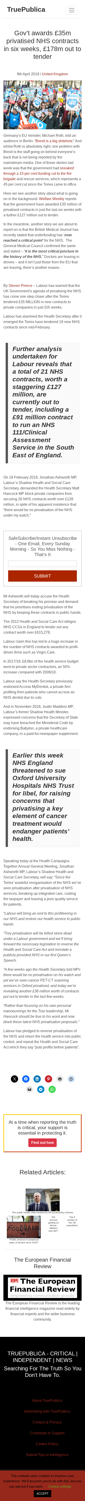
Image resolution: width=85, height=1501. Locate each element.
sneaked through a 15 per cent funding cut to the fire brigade (38, 173)
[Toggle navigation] (71, 10)
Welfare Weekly (51, 199)
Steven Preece (20, 286)
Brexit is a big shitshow (54, 141)
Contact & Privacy (47, 1422)
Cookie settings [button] (60, 1486)
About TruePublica (47, 1400)
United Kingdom (55, 74)
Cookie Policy (47, 1444)
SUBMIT (42, 575)
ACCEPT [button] (42, 1493)
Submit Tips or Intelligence (47, 1455)
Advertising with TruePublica (47, 1411)
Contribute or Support (47, 1433)
